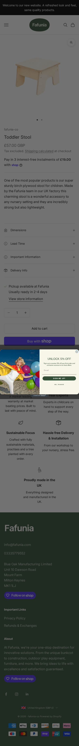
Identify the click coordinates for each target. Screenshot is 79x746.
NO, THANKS (59, 384)
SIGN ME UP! (59, 378)
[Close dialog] (77, 351)
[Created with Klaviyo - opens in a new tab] (39, 395)
